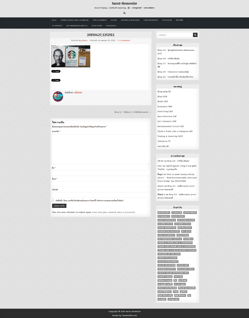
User (160, 165)
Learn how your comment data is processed (113, 212)
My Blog (186, 231)
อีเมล (54, 178)
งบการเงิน (179, 20)
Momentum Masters (168, 231)
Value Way (182, 265)
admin (84, 40)
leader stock (165, 224)
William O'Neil (186, 269)
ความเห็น (56, 131)
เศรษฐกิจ (162, 299)
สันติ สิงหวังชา (180, 295)
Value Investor (166, 265)
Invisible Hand (186, 220)
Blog (54, 20)
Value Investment (168, 261)
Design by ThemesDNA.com (124, 315)
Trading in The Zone (169, 254)
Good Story (97, 26)
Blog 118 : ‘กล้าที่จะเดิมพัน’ (169, 58)
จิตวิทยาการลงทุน (165, 280)
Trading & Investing (130, 20)
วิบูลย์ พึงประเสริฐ (165, 295)
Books (114, 20)
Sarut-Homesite (124, 3)
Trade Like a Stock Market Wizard (177, 250)
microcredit (184, 227)
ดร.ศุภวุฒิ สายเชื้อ (165, 284)
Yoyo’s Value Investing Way (173, 272)
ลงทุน (176, 291)
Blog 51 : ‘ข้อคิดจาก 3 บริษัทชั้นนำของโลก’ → (132, 112)
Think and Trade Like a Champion (176, 246)
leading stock (182, 224)
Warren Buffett (166, 269)
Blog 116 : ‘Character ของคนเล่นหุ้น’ (173, 71)
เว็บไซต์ (55, 189)
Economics (57, 26)
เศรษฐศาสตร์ (173, 299)
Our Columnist (100, 20)
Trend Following (167, 257)
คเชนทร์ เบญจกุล (165, 276)
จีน (175, 280)
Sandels (188, 239)
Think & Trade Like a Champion (75, 20)
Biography (111, 26)
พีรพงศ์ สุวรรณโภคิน (187, 288)
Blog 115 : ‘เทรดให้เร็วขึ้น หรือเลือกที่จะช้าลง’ (176, 76)
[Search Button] (124, 13)
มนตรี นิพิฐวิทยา (164, 291)
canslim (176, 212)
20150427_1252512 (100, 35)
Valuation (167, 20)
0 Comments (124, 40)
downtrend (190, 212)
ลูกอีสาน (183, 291)
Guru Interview (151, 20)
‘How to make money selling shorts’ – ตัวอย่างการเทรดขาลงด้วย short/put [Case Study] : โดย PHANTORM (177, 178)
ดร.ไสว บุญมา (180, 284)
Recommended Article (77, 26)
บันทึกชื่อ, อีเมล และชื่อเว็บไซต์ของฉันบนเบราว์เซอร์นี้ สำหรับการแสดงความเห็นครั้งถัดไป (89, 200)
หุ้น (189, 295)
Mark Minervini (167, 227)
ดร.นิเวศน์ (182, 280)
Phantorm (182, 235)
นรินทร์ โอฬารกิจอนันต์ (167, 288)
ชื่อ (54, 168)
